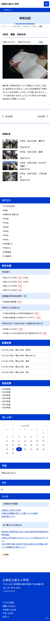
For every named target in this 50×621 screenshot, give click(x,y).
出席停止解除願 (12, 301)
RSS (7, 554)
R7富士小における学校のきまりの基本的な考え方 (25, 333)
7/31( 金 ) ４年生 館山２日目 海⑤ (15, 366)
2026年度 (6, 389)
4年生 (6, 231)
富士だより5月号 (12, 286)
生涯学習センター (8, 516)
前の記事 (9, 116)
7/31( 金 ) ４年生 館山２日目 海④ (15, 372)
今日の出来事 (9, 206)
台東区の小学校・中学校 (11, 510)
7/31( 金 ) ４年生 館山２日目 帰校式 (16, 350)
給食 (6, 210)
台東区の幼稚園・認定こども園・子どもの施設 (19, 513)
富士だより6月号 (16, 281)
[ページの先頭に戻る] (47, 618)
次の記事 (41, 116)
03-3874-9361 (14, 587)
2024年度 (6, 395)
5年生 (6, 235)
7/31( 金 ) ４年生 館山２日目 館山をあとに (18, 355)
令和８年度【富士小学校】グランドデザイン (22, 317)
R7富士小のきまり (13, 329)
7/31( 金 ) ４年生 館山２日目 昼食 (15, 361)
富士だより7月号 (16, 277)
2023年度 (6, 398)
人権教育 (7, 256)
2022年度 (6, 401)
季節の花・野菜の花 (11, 214)
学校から (7, 248)
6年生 (6, 239)
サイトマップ (9, 591)
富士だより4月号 (12, 290)
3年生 (6, 227)
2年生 (6, 222)
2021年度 (6, 404)
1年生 (6, 218)
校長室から (8, 243)
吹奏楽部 (7, 252)
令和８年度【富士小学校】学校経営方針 (21, 313)
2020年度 (6, 407)
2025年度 (6, 392)
